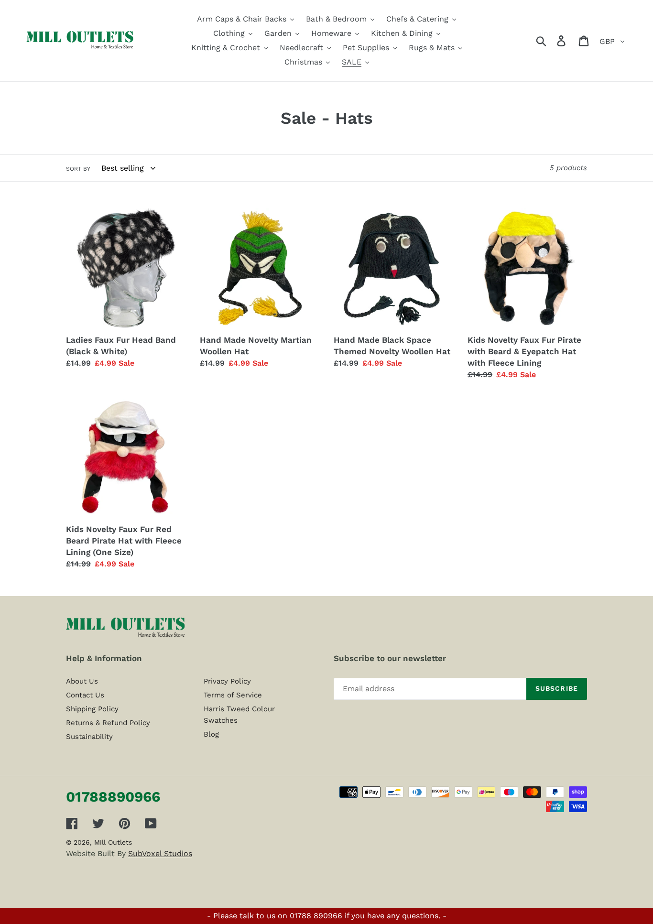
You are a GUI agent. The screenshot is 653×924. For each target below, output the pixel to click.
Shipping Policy (92, 709)
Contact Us (85, 695)
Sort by (78, 168)
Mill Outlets (113, 842)
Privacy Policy (227, 681)
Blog (211, 734)
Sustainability (89, 736)
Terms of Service (233, 695)
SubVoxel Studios (160, 853)
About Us (82, 681)
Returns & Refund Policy (108, 722)
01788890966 (113, 796)
